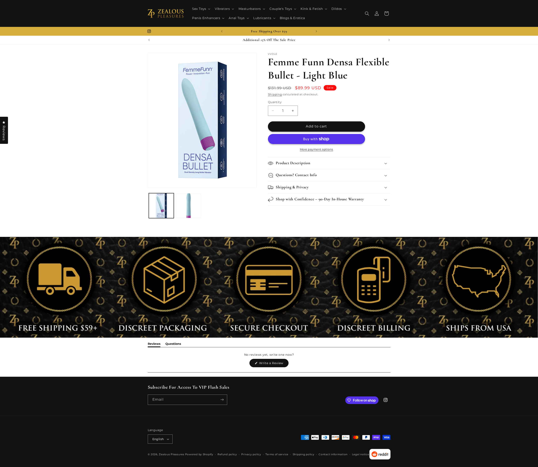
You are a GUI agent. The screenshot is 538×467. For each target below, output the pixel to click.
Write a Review (273, 364)
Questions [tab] (173, 344)
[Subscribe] (222, 400)
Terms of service (276, 454)
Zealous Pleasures (172, 454)
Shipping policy (303, 454)
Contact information (333, 454)
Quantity (275, 102)
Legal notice (360, 454)
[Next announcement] (316, 31)
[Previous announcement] (221, 31)
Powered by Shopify (199, 454)
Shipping (275, 94)
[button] (200, 8)
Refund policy (227, 454)
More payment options (316, 149)
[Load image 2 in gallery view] (188, 205)
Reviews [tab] (154, 344)
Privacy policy (251, 454)
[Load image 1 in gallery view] (161, 205)
